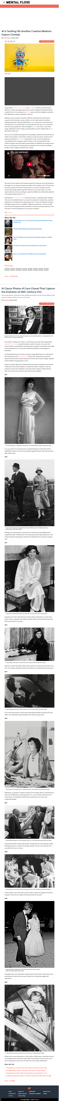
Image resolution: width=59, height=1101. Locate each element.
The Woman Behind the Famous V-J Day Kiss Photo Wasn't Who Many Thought (28, 1076)
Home (6, 276)
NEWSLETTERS (32, 1091)
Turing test (21, 139)
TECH (30, 269)
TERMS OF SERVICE (22, 1093)
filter (34, 127)
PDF (23, 194)
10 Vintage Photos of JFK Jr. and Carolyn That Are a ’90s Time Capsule (25, 1070)
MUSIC (40, 269)
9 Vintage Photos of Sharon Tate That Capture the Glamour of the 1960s (26, 1068)
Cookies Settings (21, 1095)
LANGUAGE (18, 269)
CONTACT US (21, 1091)
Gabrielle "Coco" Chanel (12, 344)
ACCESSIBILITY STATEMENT (35, 1093)
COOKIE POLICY (12, 1093)
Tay (51, 129)
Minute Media (26, 1099)
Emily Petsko (7, 38)
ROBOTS (46, 269)
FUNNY (35, 269)
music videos (22, 108)
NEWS (24, 269)
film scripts (32, 108)
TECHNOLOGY (14, 276)
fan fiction (15, 108)
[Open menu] (4, 2)
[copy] (14, 41)
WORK (12, 269)
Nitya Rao (6, 300)
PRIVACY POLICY (46, 1091)
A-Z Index (11, 1095)
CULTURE (12, 1081)
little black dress (23, 356)
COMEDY (7, 269)
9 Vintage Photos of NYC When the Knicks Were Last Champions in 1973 (26, 1073)
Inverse (28, 112)
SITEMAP (45, 1093)
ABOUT (10, 1091)
